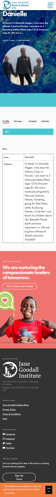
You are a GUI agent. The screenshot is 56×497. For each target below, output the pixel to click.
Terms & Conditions (12, 414)
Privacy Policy (9, 409)
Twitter (9, 443)
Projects (33, 121)
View (7, 132)
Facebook (10, 434)
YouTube (10, 447)
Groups (19, 121)
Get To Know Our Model (20, 286)
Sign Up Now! (19, 477)
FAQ (5, 418)
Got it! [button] (49, 489)
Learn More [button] (9, 493)
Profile (6, 121)
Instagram (10, 438)
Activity (45, 121)
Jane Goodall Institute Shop (16, 404)
